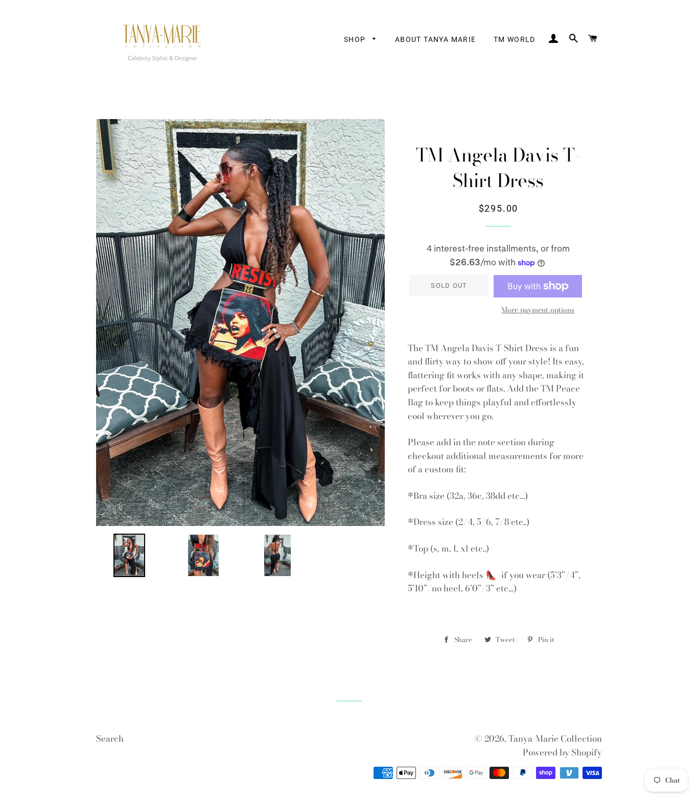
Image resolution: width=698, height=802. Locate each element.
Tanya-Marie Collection (555, 738)
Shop (356, 39)
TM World (515, 39)
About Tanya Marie (435, 39)
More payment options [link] (537, 310)
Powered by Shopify (562, 752)
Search (110, 738)
